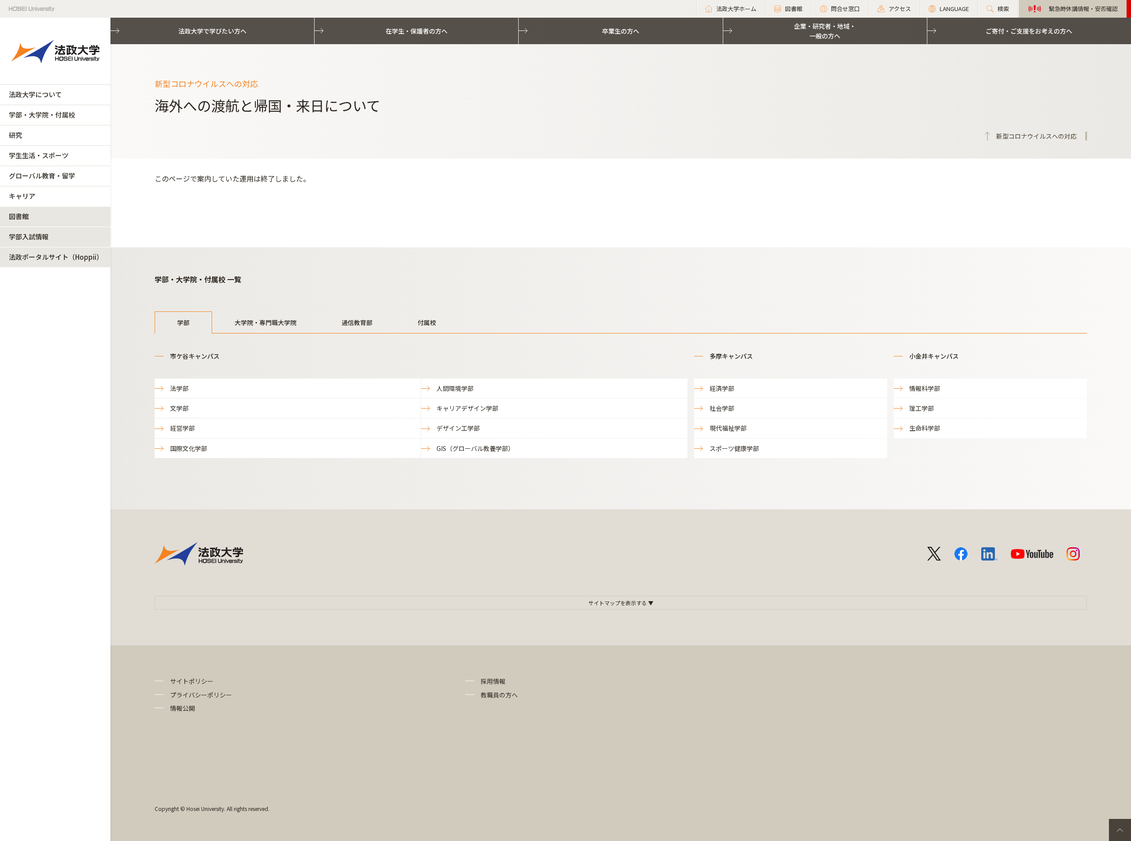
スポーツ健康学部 (734, 448)
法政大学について (35, 94)
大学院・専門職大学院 (265, 322)
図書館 (19, 216)
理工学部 (921, 408)
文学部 (179, 408)
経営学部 (182, 428)
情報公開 (182, 708)
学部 (183, 322)
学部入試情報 (29, 236)
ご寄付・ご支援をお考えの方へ (1029, 31)
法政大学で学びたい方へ (212, 31)
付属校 (426, 322)
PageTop (1120, 830)
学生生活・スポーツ (38, 155)
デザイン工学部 (458, 428)
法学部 (179, 388)
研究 (15, 135)
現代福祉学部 (728, 428)
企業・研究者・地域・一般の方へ (825, 31)
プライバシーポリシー (201, 694)
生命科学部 (924, 428)
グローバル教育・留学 (42, 175)
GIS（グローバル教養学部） (475, 448)
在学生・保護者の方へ (417, 31)
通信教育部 (357, 322)
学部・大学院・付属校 (42, 114)
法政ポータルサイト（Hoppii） (56, 256)
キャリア (22, 196)
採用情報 (493, 681)
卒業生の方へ (620, 31)
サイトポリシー (191, 681)
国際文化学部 (188, 448)
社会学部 (722, 408)
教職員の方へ (499, 694)
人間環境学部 (455, 388)
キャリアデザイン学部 (467, 408)
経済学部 (722, 388)
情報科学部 (924, 388)
